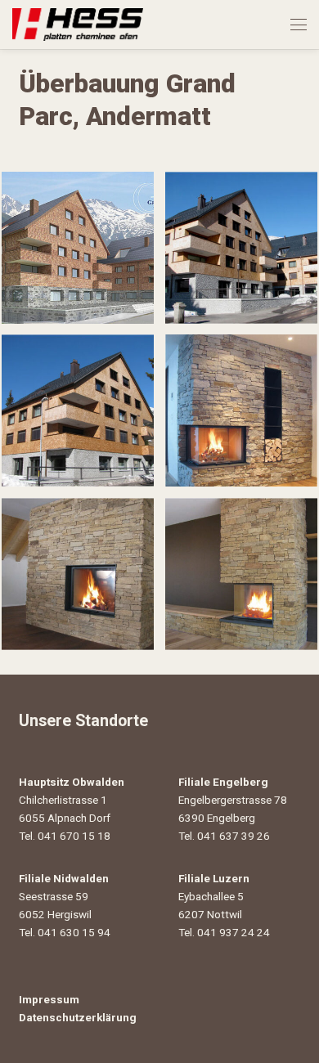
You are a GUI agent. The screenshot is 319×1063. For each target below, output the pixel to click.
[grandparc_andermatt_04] (241, 410)
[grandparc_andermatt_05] (78, 574)
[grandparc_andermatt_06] (241, 574)
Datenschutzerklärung (78, 1017)
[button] (299, 24)
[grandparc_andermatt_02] (241, 248)
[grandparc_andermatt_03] (78, 410)
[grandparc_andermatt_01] (78, 248)
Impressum (49, 999)
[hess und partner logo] (77, 24)
